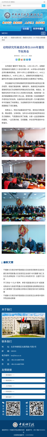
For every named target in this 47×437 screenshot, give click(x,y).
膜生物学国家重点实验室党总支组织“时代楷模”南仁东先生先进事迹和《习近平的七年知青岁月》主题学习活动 (23, 276)
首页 (5, 37)
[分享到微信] (19, 59)
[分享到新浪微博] (22, 59)
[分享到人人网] (30, 59)
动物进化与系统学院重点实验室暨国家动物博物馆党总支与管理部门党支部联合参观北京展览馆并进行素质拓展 (23, 289)
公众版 (26, 29)
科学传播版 (38, 29)
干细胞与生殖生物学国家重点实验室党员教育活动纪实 (23, 270)
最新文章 (8, 262)
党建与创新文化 (16, 37)
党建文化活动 (27, 37)
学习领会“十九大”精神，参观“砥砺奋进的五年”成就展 (23, 283)
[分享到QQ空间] (24, 59)
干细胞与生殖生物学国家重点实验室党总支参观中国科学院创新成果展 (23, 297)
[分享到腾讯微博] (27, 59)
